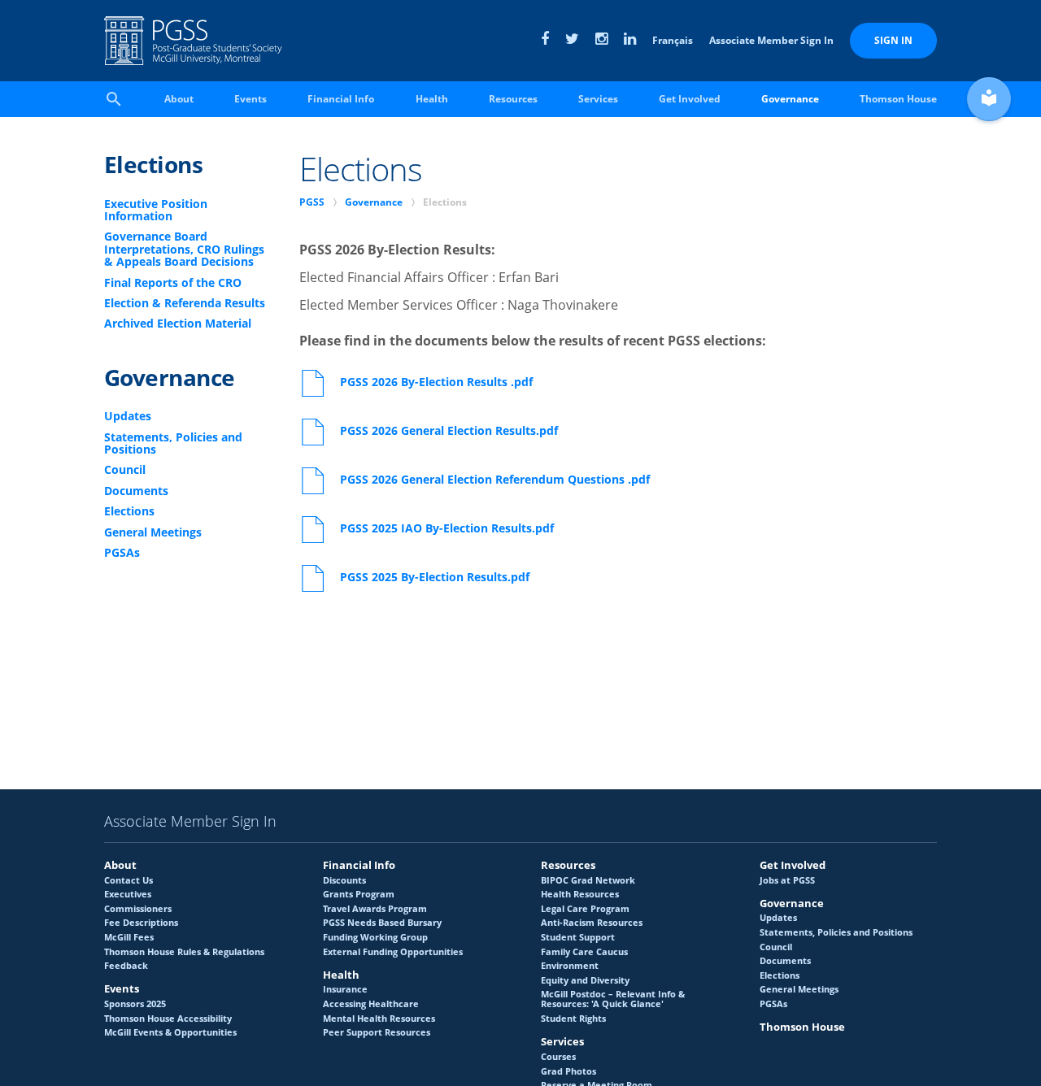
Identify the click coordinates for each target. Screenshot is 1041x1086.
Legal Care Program (585, 909)
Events (250, 99)
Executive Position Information (155, 210)
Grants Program (358, 894)
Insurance (345, 989)
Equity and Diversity (585, 980)
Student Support (578, 937)
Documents (136, 490)
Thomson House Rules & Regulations (184, 952)
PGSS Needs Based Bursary (382, 922)
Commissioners (138, 909)
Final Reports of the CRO (173, 282)
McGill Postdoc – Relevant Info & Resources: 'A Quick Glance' (613, 999)
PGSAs (122, 552)
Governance (790, 99)
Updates (127, 416)
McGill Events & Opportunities (170, 1032)
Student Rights (573, 1018)
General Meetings (153, 532)
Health (432, 99)
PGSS (311, 202)
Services (598, 99)
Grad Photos (568, 1071)
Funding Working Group (375, 937)
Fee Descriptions (141, 922)
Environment (570, 966)
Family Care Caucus (584, 952)
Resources (513, 99)
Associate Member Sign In (771, 40)
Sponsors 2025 (135, 1004)
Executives (127, 894)
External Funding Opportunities (393, 952)
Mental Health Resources (379, 1018)
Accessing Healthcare (371, 1004)
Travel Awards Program (375, 909)
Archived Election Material (177, 323)
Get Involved (690, 99)
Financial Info (340, 99)
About (179, 99)
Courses (558, 1057)
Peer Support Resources (376, 1032)
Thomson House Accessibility (168, 1018)
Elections (153, 164)
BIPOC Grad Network (588, 880)
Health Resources (580, 894)
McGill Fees (129, 937)
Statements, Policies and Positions (173, 443)
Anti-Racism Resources (591, 922)
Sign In (893, 40)
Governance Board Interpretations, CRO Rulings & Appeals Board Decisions (184, 248)
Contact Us (128, 880)
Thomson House (898, 99)
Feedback (126, 966)
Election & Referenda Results (184, 303)
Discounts (344, 880)
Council (125, 469)
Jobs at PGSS (787, 880)
